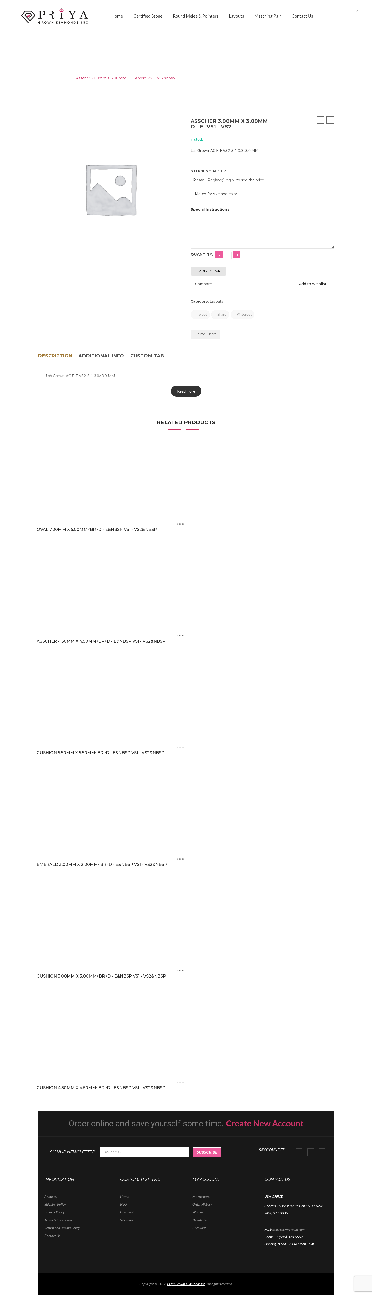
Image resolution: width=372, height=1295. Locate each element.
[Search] (344, 15)
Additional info (101, 356)
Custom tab (147, 356)
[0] (352, 16)
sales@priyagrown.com (288, 1229)
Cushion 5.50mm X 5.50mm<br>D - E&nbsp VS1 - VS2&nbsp (100, 752)
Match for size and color (216, 194)
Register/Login (221, 180)
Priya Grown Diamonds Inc (186, 1284)
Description (55, 356)
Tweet (201, 314)
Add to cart (210, 271)
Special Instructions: (210, 209)
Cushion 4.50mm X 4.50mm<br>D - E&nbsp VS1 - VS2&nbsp (101, 1087)
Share (221, 314)
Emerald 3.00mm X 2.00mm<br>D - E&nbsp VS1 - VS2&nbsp (102, 864)
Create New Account (265, 1123)
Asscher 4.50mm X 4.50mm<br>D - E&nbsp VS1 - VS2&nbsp (101, 641)
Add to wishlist (312, 284)
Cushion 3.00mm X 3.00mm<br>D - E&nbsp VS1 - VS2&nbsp (101, 976)
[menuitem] (117, 16)
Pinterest (244, 314)
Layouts (63, 78)
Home (43, 78)
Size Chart (206, 334)
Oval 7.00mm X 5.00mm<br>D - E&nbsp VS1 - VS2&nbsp (97, 529)
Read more (186, 391)
